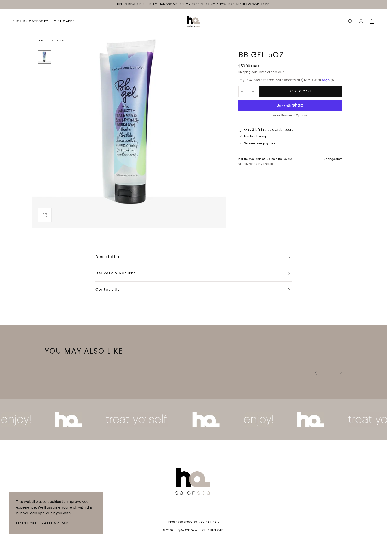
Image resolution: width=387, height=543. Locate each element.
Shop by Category (30, 22)
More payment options (290, 115)
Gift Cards (64, 22)
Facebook (52, 482)
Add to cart (300, 91)
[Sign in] (361, 21)
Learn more (26, 523)
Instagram (53, 475)
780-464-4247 (209, 522)
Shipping (244, 72)
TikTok (50, 489)
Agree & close (55, 523)
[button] (350, 21)
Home (41, 40)
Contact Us (107, 289)
